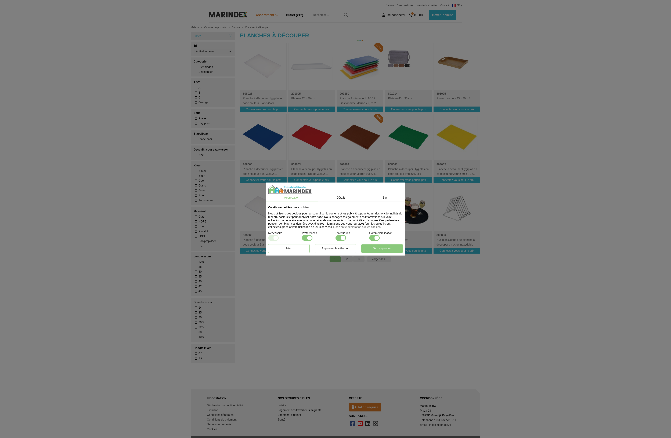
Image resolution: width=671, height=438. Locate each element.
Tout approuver (382, 248)
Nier (288, 248)
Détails (341, 197)
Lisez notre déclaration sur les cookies (357, 226)
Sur (385, 197)
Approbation (291, 197)
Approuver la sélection (335, 248)
